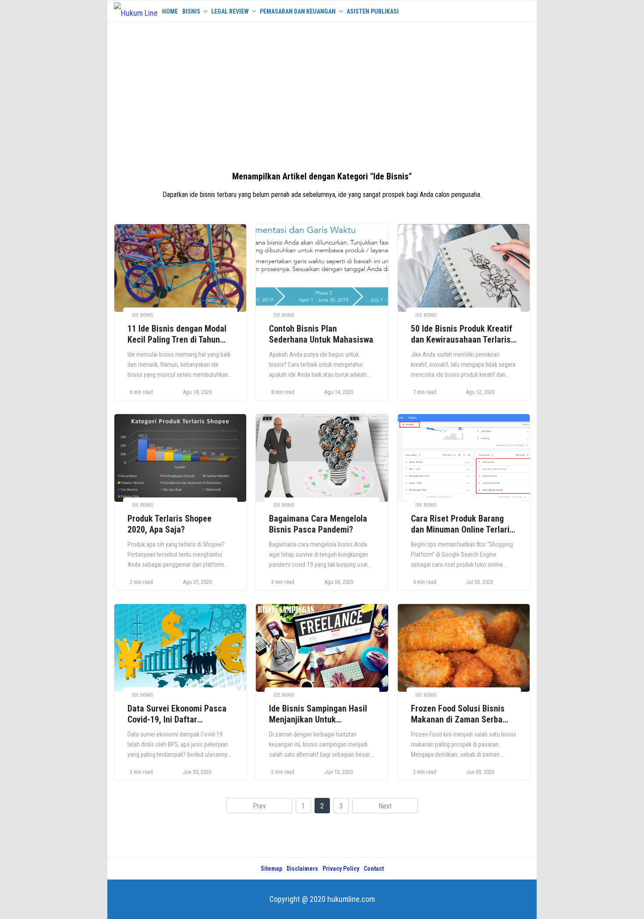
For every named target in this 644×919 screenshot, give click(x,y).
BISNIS (191, 11)
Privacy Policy (340, 868)
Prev (259, 806)
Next (385, 806)
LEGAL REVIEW (230, 11)
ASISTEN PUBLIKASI (373, 11)
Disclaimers (302, 868)
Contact (374, 868)
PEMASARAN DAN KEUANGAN (298, 11)
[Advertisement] (322, 92)
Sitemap (271, 868)
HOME (170, 11)
